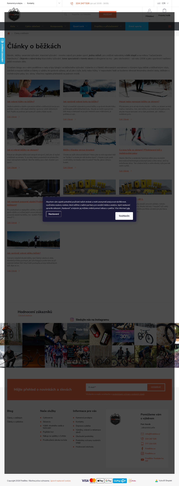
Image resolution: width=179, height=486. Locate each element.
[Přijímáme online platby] (109, 480)
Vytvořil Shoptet (165, 480)
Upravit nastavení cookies (60, 481)
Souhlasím (124, 215)
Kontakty (30, 3)
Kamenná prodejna (14, 3)
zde (128, 208)
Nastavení (54, 214)
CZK (163, 3)
